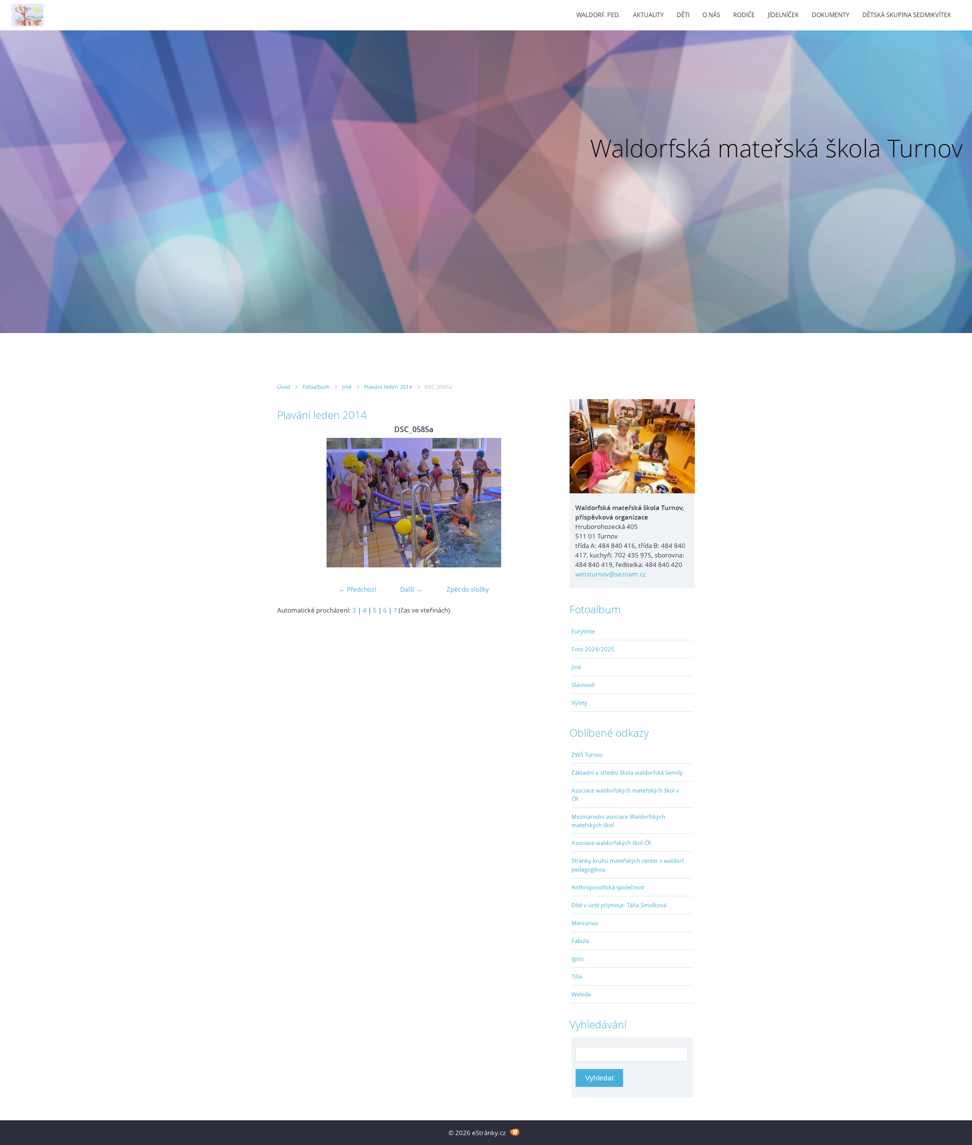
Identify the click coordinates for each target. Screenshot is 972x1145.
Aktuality (648, 15)
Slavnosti (583, 685)
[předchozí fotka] (289, 502)
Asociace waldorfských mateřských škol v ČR (625, 794)
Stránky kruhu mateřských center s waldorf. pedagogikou (628, 865)
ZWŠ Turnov (587, 754)
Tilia (576, 976)
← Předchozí (357, 589)
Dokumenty (830, 15)
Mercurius (584, 923)
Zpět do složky (468, 589)
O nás (711, 15)
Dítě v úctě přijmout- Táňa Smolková (618, 905)
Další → (411, 589)
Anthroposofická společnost (607, 887)
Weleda (581, 994)
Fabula (580, 940)
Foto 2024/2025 (592, 649)
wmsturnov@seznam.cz (610, 574)
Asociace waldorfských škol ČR (611, 843)
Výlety (579, 702)
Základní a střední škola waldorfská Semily (627, 772)
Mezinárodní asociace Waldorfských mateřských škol (618, 821)
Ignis (577, 958)
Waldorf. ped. (598, 15)
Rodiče (744, 15)
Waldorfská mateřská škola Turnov (776, 147)
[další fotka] (538, 502)
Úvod (283, 386)
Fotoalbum (316, 386)
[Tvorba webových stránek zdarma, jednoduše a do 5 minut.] (515, 1132)
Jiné (347, 386)
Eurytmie (583, 631)
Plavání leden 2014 (388, 386)
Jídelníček (783, 15)
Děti (683, 15)
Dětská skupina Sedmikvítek (906, 15)
